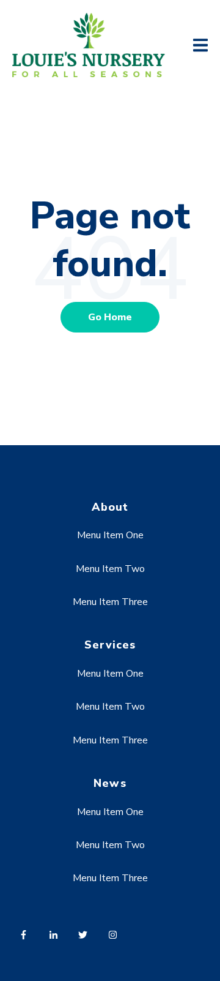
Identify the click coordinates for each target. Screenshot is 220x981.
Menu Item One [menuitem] (110, 535)
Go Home (110, 317)
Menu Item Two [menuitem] (110, 569)
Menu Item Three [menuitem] (110, 602)
